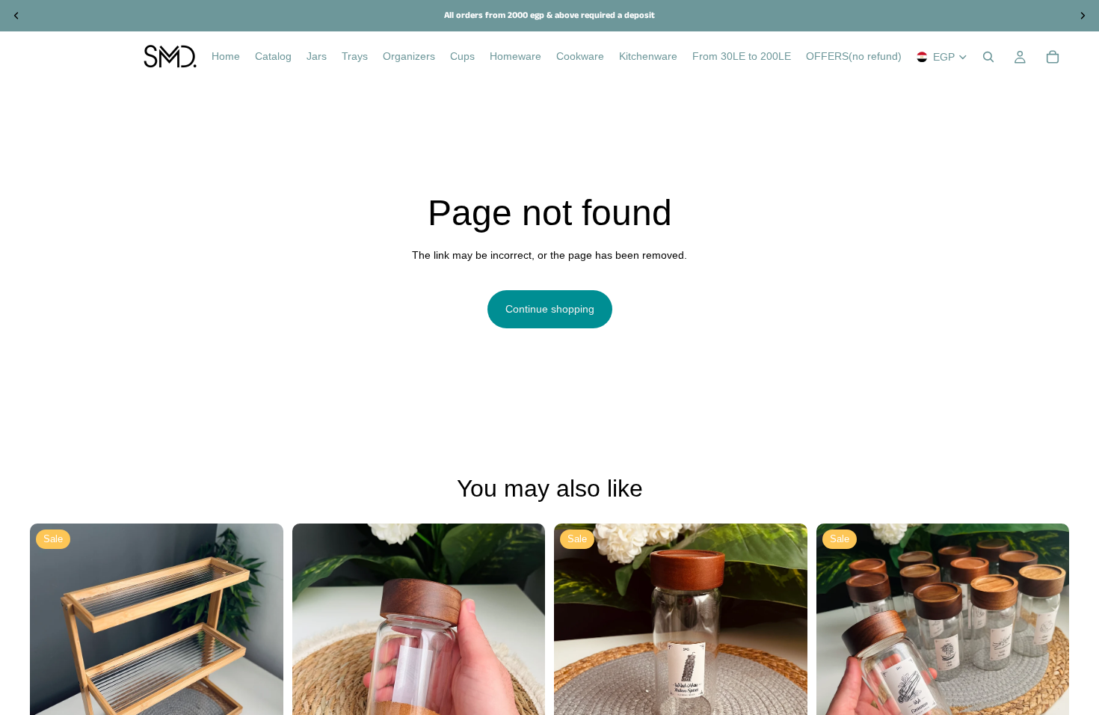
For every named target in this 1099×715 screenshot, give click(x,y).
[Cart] (1052, 56)
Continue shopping (549, 309)
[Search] (988, 56)
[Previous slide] (52, 649)
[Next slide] (260, 649)
